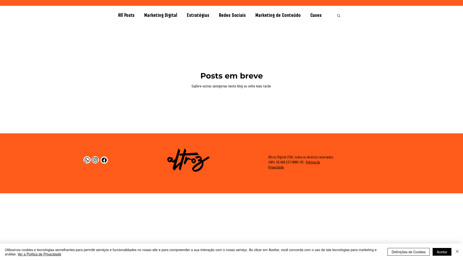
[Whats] (87, 159)
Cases (316, 15)
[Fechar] (457, 251)
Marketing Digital (160, 15)
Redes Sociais (232, 15)
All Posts (126, 15)
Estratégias (198, 15)
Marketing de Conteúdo (278, 15)
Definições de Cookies (409, 251)
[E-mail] (104, 160)
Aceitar (442, 251)
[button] (338, 16)
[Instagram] (95, 159)
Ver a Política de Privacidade (39, 254)
